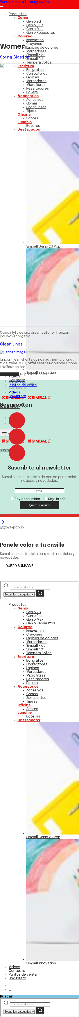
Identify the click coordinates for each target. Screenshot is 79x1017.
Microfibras (35, 675)
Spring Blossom (15, 57)
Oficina (24, 705)
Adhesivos (34, 690)
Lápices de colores (42, 48)
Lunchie (25, 713)
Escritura (26, 657)
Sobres (32, 709)
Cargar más (9, 374)
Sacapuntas (36, 698)
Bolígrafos (35, 661)
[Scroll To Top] (2, 524)
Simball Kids (35, 55)
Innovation (35, 40)
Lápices (32, 668)
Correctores (36, 664)
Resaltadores (37, 679)
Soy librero (17, 388)
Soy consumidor (27, 499)
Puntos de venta (23, 385)
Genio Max (34, 29)
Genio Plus (34, 25)
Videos (14, 376)
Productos (18, 14)
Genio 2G (33, 21)
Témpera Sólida (39, 62)
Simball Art (35, 59)
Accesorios (28, 687)
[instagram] (17, 435)
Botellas (33, 716)
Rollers (32, 683)
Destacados (29, 720)
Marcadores (36, 51)
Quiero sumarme (39, 505)
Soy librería (57, 499)
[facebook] (17, 419)
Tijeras (31, 701)
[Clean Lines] (14, 352)
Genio (23, 18)
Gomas (32, 694)
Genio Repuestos (40, 33)
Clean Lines (11, 344)
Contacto (17, 381)
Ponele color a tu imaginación (24, 2)
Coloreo (25, 36)
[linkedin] (17, 451)
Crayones (34, 44)
